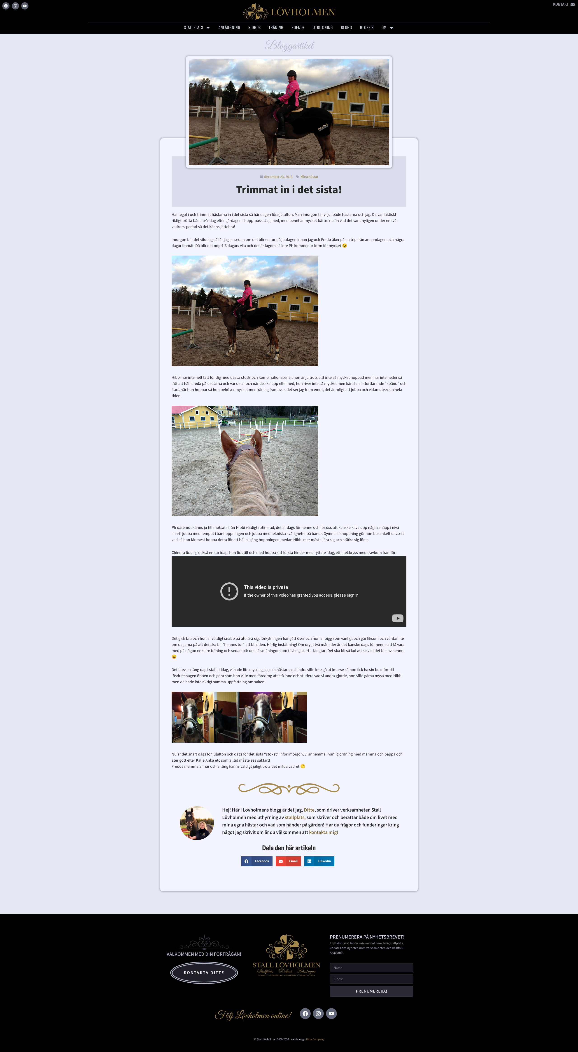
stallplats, (295, 817)
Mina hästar (309, 176)
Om (384, 27)
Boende (298, 27)
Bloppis (367, 27)
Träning (276, 27)
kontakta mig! (324, 832)
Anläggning (229, 27)
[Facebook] (5, 5)
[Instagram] (15, 5)
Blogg (346, 27)
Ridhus (254, 27)
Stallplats (193, 27)
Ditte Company (315, 1039)
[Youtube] (24, 5)
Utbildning (323, 27)
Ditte (309, 810)
